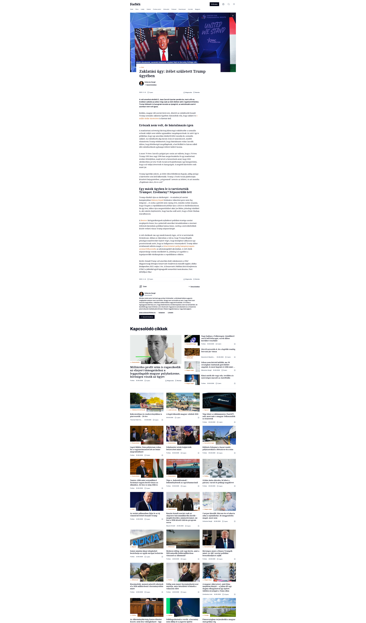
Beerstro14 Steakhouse (208, 357)
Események (182, 9)
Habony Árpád (157, 200)
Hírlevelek (166, 9)
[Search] (229, 4)
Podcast (173, 9)
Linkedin (170, 312)
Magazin (197, 9)
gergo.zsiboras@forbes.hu (147, 312)
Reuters (144, 220)
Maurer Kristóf (170, 526)
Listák (142, 9)
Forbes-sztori (157, 9)
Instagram (162, 312)
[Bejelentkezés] (223, 4)
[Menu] (234, 4)
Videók (149, 9)
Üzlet (131, 9)
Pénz (136, 9)
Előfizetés (214, 4)
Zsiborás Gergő (207, 521)
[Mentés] (235, 344)
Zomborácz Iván (207, 594)
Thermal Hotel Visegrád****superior (136, 420)
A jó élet (190, 9)
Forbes (132, 380)
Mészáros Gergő (206, 370)
